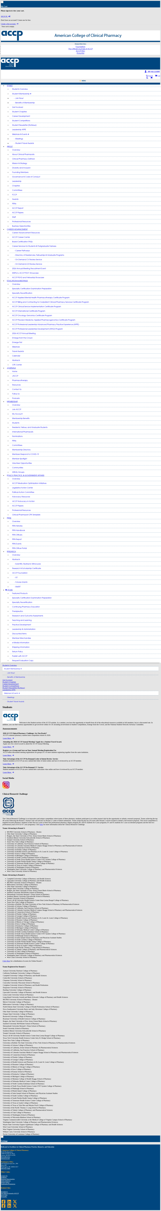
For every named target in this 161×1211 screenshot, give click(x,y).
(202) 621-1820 (5, 1168)
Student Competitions (11, 686)
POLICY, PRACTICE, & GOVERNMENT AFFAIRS (25, 475)
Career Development (11, 684)
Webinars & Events (11, 693)
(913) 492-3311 (5, 1157)
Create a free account (8, 24)
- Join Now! (9, 673)
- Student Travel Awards (14, 701)
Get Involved (7, 680)
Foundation (80, 47)
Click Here (6, 961)
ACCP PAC (80, 51)
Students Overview (10, 665)
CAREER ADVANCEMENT (17, 229)
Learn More (7, 738)
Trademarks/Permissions (8, 1184)
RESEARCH (11, 551)
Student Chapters (9, 682)
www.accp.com (5, 1158)
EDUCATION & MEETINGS (17, 281)
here (41, 824)
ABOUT (10, 146)
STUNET (10, 86)
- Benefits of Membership (14, 677)
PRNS (9, 518)
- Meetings (9, 697)
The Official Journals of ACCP (80, 49)
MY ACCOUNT (153, 71)
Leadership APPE (9, 690)
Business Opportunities (8, 1179)
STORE (10, 590)
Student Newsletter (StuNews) (14, 688)
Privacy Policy (5, 1182)
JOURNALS (11, 368)
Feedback (4, 1177)
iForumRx (80, 53)
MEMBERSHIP (12, 401)
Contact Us (4, 1176)
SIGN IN (4, 16)
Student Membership (12, 669)
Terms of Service (6, 1181)
